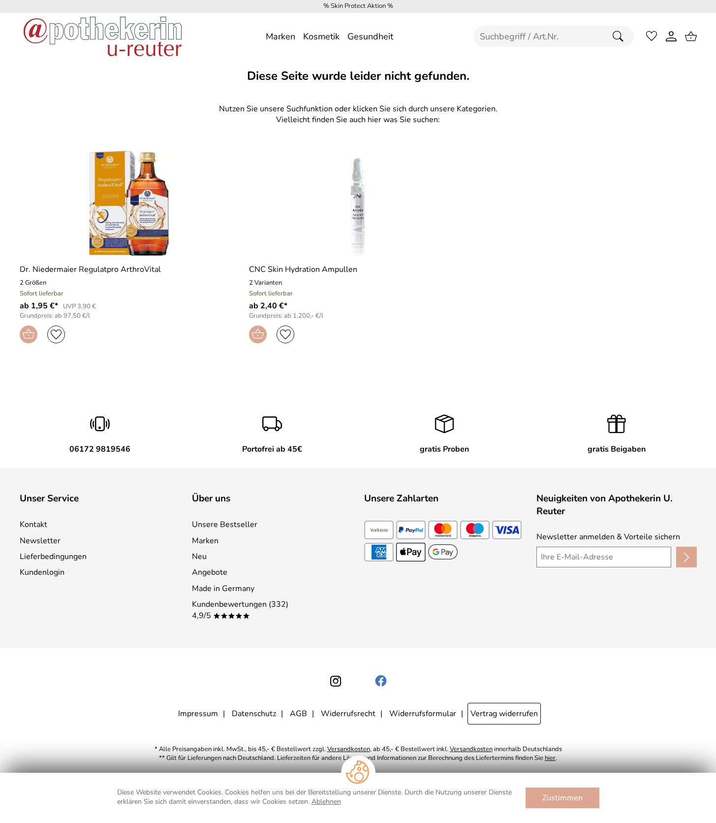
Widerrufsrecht (348, 713)
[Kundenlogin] (671, 36)
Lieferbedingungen (53, 556)
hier (550, 758)
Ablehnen (326, 801)
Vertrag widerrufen (504, 713)
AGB (298, 713)
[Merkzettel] (651, 36)
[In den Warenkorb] (28, 334)
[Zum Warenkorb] (691, 36)
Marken (205, 540)
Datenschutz (254, 713)
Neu (199, 556)
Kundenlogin (42, 572)
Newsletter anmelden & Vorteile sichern (608, 536)
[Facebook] (381, 681)
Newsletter (40, 540)
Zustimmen (562, 797)
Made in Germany (223, 588)
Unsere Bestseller (224, 524)
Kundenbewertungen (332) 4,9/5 (240, 610)
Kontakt (33, 524)
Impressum (198, 713)
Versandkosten (348, 749)
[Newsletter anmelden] (686, 557)
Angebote (209, 572)
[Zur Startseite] (103, 36)
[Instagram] (335, 681)
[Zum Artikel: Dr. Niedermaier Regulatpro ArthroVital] (129, 202)
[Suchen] (620, 36)
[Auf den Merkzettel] (56, 334)
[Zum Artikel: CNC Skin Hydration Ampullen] (358, 202)
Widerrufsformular (422, 713)
